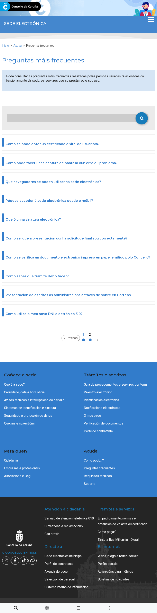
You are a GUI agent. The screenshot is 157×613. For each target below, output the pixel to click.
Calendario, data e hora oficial (24, 392)
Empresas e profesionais (22, 468)
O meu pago (92, 415)
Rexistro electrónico (98, 392)
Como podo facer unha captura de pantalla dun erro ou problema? (62, 163)
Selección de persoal (60, 579)
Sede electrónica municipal (63, 556)
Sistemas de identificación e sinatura (30, 407)
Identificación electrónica (101, 400)
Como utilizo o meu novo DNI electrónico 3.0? (44, 314)
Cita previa (52, 534)
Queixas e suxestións (19, 423)
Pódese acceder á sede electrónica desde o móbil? (49, 201)
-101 (143, 574)
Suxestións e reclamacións (64, 526)
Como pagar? (107, 531)
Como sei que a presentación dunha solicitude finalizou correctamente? (66, 238)
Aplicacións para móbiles (115, 571)
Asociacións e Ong (17, 476)
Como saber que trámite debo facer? (37, 276)
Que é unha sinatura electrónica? (33, 219)
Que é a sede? (14, 384)
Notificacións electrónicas (102, 407)
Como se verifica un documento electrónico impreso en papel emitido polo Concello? (78, 257)
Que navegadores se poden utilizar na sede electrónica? (53, 182)
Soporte (89, 483)
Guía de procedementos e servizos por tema (115, 384)
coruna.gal (12, 6)
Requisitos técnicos (98, 476)
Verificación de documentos (103, 423)
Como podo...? (94, 460)
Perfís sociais (108, 563)
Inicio (5, 46)
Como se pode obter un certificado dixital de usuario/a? (53, 144)
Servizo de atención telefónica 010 (69, 518)
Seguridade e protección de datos (28, 415)
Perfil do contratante (98, 431)
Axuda (17, 46)
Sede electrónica (25, 23)
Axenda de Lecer (57, 571)
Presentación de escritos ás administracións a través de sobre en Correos (68, 295)
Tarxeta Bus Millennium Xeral (118, 539)
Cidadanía (11, 460)
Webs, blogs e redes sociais (118, 556)
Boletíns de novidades (114, 579)
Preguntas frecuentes (99, 468)
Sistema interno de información (66, 587)
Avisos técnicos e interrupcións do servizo (34, 400)
